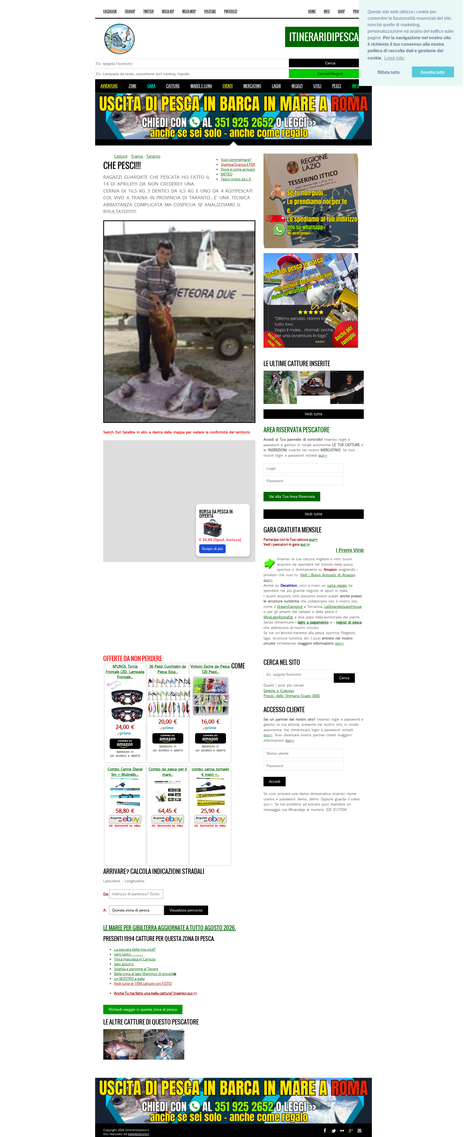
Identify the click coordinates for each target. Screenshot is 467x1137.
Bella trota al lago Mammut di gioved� (145, 973)
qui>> (322, 455)
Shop (341, 11)
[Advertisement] (179, 607)
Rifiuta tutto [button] (389, 72)
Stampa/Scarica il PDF (238, 164)
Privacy (358, 11)
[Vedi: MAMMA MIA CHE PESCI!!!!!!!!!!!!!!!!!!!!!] (123, 1044)
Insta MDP (189, 11)
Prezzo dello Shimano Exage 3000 (291, 695)
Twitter (148, 11)
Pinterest (230, 11)
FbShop (130, 11)
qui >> (305, 544)
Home (312, 11)
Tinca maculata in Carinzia (134, 959)
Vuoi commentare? (236, 159)
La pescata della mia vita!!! (134, 949)
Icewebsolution (138, 1134)
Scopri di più (212, 548)
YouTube (210, 11)
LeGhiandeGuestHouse (343, 606)
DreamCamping (289, 606)
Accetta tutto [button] (433, 72)
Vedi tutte (313, 413)
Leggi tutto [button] (394, 58)
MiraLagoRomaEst (278, 617)
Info (327, 11)
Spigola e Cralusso (278, 690)
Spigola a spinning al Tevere (136, 968)
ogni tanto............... (128, 954)
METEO (226, 174)
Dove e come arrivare (238, 169)
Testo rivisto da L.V (236, 179)
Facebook (110, 11)
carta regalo (337, 585)
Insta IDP (168, 11)
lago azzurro (124, 964)
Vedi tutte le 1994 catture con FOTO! (143, 983)
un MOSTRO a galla (129, 978)
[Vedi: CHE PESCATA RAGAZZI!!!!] (164, 1044)
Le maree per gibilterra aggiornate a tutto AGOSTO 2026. (169, 928)
